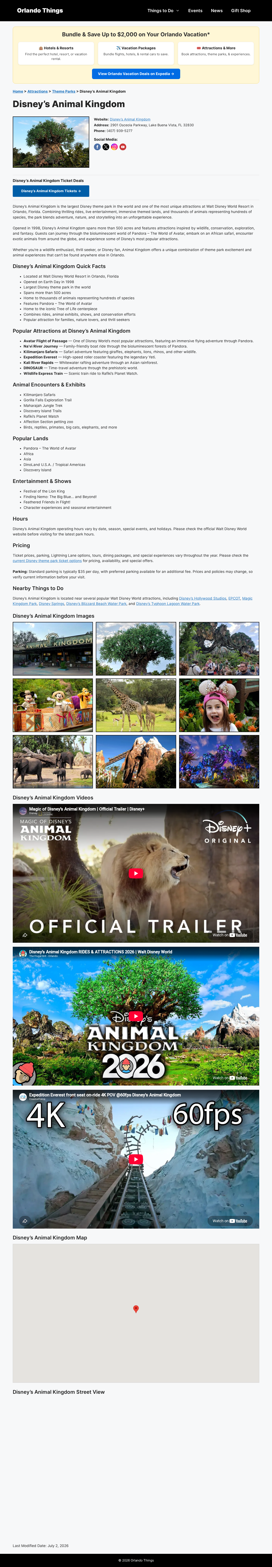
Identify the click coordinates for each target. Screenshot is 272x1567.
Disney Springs (51, 604)
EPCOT (234, 598)
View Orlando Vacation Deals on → (136, 74)
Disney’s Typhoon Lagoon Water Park (168, 604)
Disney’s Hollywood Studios (202, 598)
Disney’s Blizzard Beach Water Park (96, 604)
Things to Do (160, 10)
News (217, 10)
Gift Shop (241, 10)
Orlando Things (40, 10)
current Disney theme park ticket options (47, 561)
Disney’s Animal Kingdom (130, 119)
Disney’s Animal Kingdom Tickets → (51, 191)
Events (195, 10)
